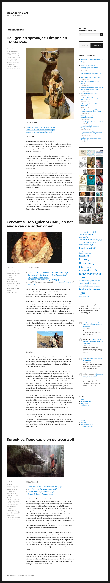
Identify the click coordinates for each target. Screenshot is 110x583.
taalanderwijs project (94, 286)
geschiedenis (86, 245)
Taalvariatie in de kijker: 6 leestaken (90, 77)
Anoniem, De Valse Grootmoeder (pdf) (42, 489)
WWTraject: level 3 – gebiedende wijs (91, 73)
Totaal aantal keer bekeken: (88, 308)
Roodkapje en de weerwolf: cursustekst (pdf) (45, 487)
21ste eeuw (83, 237)
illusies (8, 283)
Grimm (9, 57)
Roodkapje (16, 512)
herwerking (10, 59)
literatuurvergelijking (13, 62)
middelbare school (12, 275)
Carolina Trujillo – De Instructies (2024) (92, 122)
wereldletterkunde (12, 292)
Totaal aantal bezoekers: (87, 310)
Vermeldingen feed (86, 401)
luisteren (9, 273)
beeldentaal (10, 495)
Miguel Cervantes (11, 285)
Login (82, 399)
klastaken (15, 51)
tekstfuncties (10, 515)
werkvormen (84, 296)
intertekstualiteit (11, 61)
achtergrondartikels (12, 486)
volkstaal (17, 288)
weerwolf (17, 517)
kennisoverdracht (11, 506)
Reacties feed (84, 403)
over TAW (83, 422)
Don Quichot (10, 279)
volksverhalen (16, 66)
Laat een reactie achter (13, 68)
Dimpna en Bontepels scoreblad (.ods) (39, 132)
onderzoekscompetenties (89, 281)
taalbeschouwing (11, 493)
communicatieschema (13, 499)
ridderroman (10, 287)
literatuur (17, 271)
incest (15, 59)
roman (16, 287)
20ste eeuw (86, 234)
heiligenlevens (15, 57)
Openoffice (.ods (65, 282)
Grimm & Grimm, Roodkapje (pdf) (41, 494)
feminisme (17, 503)
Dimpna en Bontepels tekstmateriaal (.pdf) (40, 130)
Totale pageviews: (86, 312)
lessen (8, 271)
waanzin (9, 290)
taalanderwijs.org (17, 12)
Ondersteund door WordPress (26, 575)
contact (83, 421)
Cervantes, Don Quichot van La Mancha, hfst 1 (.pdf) (48, 273)
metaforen (10, 508)
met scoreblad (14, 53)
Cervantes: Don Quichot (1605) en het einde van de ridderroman (40, 224)
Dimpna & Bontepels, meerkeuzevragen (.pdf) (41, 127)
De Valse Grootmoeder (13, 501)
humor (16, 281)
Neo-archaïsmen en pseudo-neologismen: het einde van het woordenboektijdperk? (89, 67)
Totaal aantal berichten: (87, 314)
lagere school (85, 253)
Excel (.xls (31, 285)
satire (8, 288)
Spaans (12, 288)
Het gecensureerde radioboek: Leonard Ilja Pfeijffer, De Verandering (93, 325)
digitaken (84, 242)
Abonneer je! (97, 45)
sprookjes (9, 66)
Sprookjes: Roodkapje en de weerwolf (40, 439)
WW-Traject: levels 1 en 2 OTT (89, 93)
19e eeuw (9, 51)
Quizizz (82, 283)
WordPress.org (85, 405)
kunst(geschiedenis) (84, 251)
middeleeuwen (11, 55)
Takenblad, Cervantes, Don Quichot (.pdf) (43, 280)
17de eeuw (9, 270)
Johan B (85, 323)
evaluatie (93, 242)
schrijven (18, 55)
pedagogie (10, 512)
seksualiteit (10, 513)
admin (84, 358)
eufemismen (10, 503)
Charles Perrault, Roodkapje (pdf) (41, 492)
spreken (83, 286)
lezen (8, 53)
